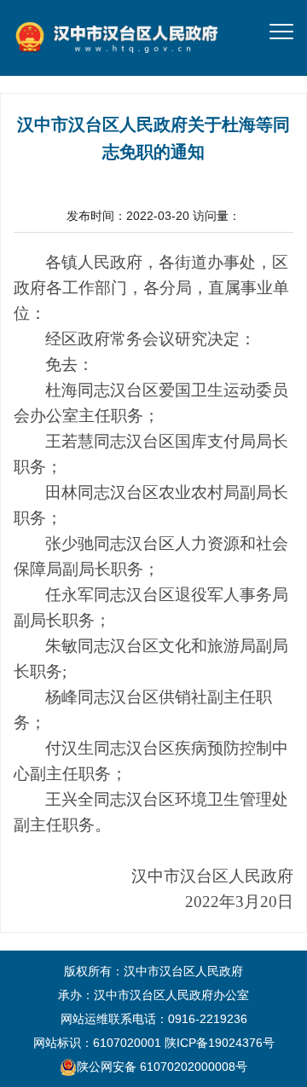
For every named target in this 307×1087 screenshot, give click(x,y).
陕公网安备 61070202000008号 (162, 1066)
